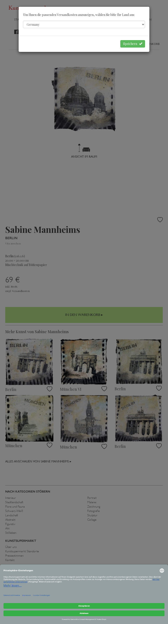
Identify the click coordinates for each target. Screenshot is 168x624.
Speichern (131, 44)
